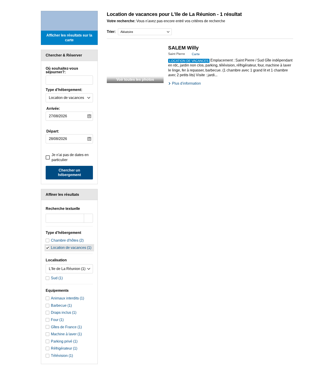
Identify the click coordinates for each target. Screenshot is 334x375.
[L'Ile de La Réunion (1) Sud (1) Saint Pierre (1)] (69, 268)
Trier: (111, 32)
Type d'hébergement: (64, 90)
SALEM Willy (183, 48)
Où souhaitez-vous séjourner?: (62, 70)
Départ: (52, 131)
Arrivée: (53, 108)
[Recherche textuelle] (88, 218)
